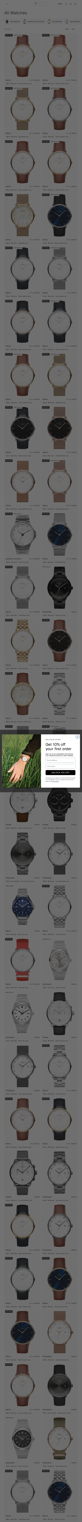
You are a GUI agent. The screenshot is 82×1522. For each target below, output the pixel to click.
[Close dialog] (77, 737)
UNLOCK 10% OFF (60, 772)
